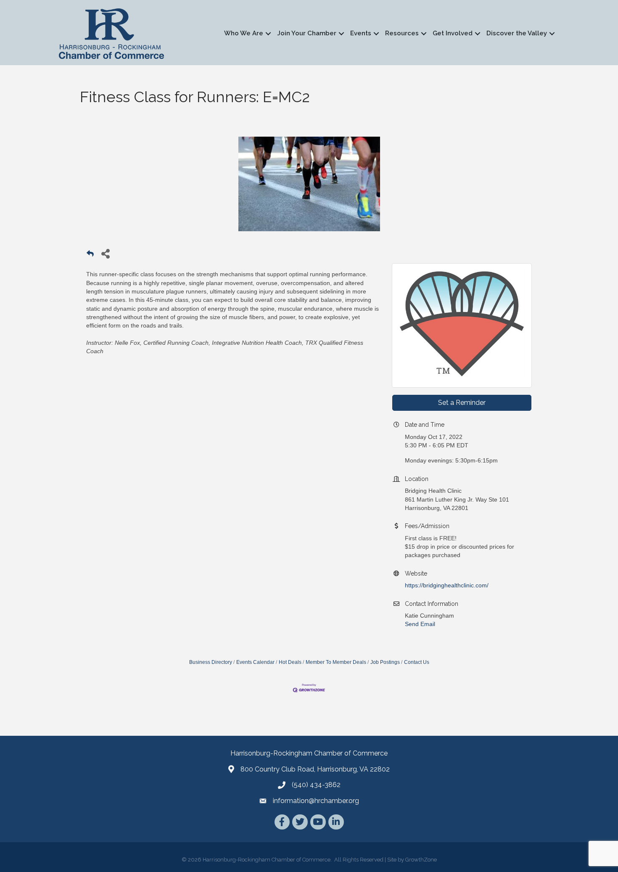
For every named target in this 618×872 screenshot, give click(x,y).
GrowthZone (421, 859)
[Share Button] (105, 253)
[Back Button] (90, 256)
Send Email (420, 624)
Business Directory (210, 662)
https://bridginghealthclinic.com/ (447, 585)
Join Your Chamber (306, 33)
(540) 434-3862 (316, 785)
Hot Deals (290, 662)
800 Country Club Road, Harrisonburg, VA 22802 (315, 769)
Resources (402, 33)
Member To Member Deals (336, 662)
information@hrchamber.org (316, 801)
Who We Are (243, 33)
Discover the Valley (516, 33)
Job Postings (385, 662)
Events (360, 33)
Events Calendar (255, 662)
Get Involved (453, 33)
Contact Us (416, 662)
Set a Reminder (462, 403)
